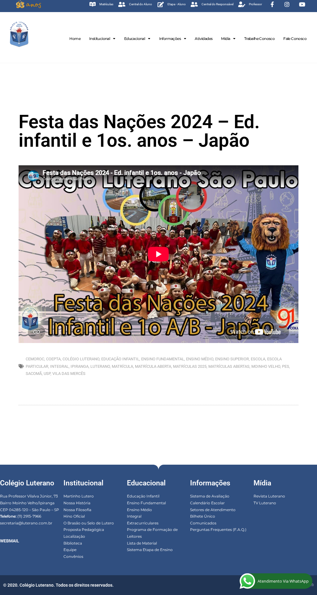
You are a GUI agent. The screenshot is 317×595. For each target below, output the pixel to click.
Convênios (73, 556)
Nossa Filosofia (77, 509)
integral (59, 366)
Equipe (69, 549)
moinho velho (265, 366)
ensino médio (199, 359)
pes (285, 366)
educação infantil (120, 359)
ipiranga (80, 366)
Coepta (53, 359)
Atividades (203, 38)
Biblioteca (72, 543)
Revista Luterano (269, 496)
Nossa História (76, 503)
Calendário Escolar (207, 503)
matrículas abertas (229, 366)
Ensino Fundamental (146, 503)
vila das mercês (68, 373)
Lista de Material (142, 543)
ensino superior (232, 359)
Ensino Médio (139, 509)
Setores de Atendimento (213, 509)
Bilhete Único (202, 516)
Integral (134, 516)
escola (258, 359)
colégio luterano (81, 359)
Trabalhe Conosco (259, 38)
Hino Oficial (74, 516)
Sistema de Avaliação (209, 496)
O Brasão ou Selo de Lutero (88, 523)
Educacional (134, 38)
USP (47, 373)
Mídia (225, 38)
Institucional (99, 38)
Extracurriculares (142, 523)
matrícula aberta (153, 366)
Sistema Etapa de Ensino (150, 549)
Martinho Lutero (78, 496)
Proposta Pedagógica (83, 529)
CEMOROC (35, 359)
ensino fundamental (162, 359)
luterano (100, 366)
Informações (170, 38)
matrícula (122, 366)
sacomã (34, 373)
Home (74, 38)
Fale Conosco (294, 38)
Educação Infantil (143, 496)
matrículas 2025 (189, 366)
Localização (74, 536)
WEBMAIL (9, 540)
